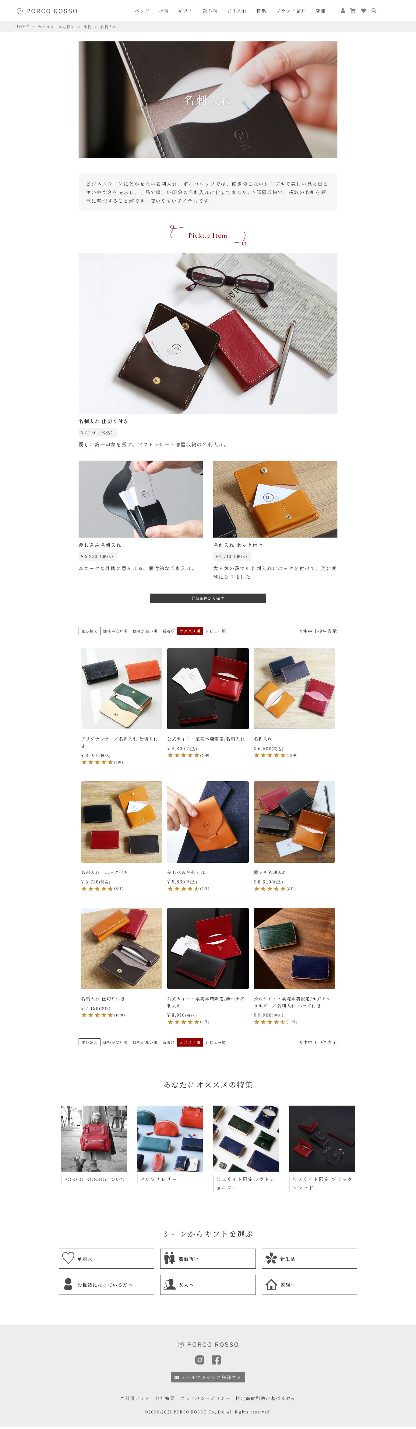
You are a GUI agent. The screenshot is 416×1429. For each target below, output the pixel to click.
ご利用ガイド (135, 1398)
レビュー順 (215, 630)
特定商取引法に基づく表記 (265, 1398)
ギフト (185, 10)
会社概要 (165, 1398)
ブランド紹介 (291, 10)
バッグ (142, 10)
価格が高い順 (145, 630)
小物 (164, 10)
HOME (22, 26)
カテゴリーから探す (56, 26)
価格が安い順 (115, 630)
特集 (261, 10)
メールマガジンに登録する (211, 1377)
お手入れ (237, 10)
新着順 (169, 630)
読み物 (210, 10)
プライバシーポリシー (205, 1398)
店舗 (321, 10)
